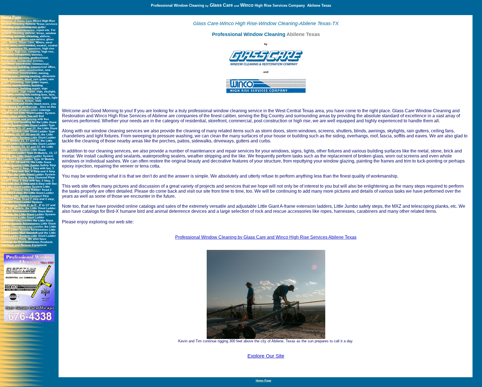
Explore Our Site (265, 356)
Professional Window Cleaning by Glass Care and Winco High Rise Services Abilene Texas (265, 237)
